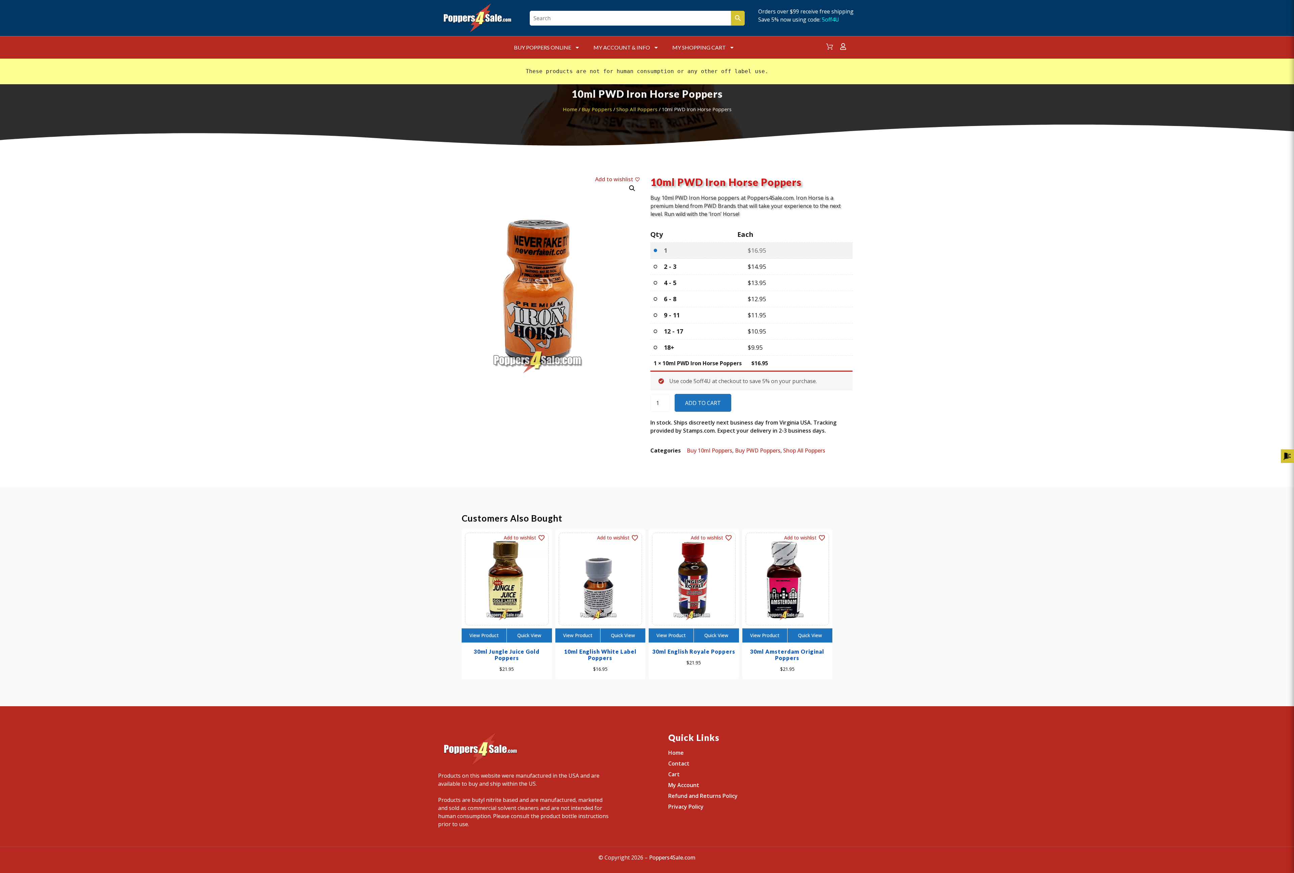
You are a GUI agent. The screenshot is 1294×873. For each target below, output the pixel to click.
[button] (632, 188)
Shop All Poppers (636, 109)
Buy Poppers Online (542, 47)
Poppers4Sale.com (672, 857)
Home (570, 109)
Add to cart (703, 403)
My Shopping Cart (699, 47)
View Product (484, 635)
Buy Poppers (597, 109)
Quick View (529, 635)
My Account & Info (621, 47)
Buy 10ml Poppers (709, 450)
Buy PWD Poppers (757, 450)
